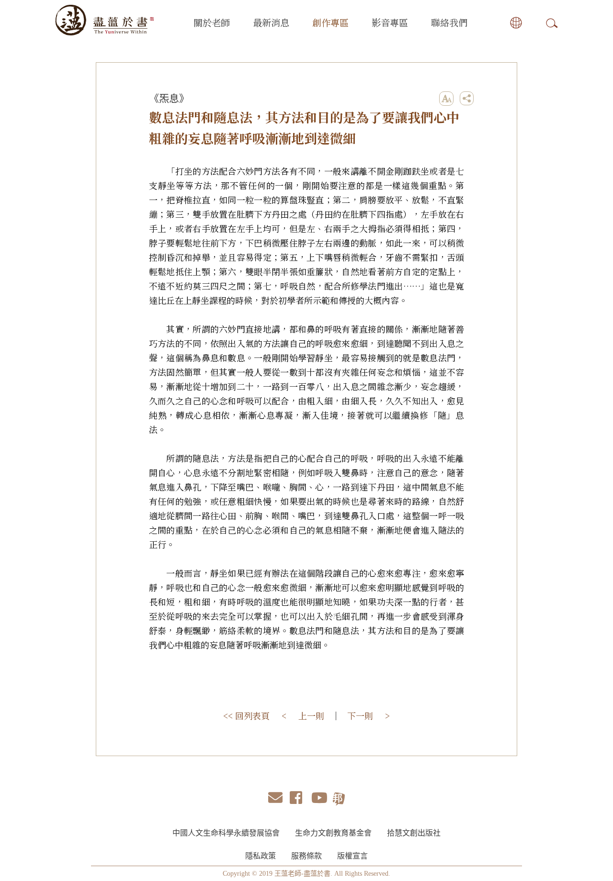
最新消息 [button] (271, 22)
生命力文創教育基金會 (333, 833)
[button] (510, 23)
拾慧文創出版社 (414, 833)
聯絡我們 (449, 22)
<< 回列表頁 (246, 715)
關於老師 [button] (211, 22)
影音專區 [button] (390, 22)
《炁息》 (169, 98)
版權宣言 (352, 856)
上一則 (311, 715)
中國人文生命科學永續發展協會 (226, 833)
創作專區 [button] (330, 22)
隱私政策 (260, 856)
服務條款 (306, 856)
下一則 (360, 715)
